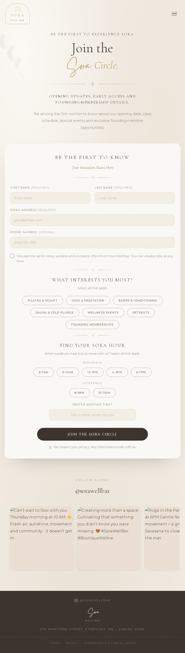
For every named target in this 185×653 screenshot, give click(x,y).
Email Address (33, 210)
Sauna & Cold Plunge (55, 312)
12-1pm (92, 372)
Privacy (72, 643)
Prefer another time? (93, 404)
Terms (54, 643)
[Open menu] (174, 13)
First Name (30, 187)
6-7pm (141, 372)
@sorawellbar (92, 491)
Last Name (113, 187)
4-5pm (117, 372)
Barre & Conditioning (138, 300)
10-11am (104, 392)
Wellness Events (103, 312)
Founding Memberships (92, 324)
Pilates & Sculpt (43, 300)
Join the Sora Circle (92, 434)
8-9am (80, 392)
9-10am (67, 372)
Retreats (141, 312)
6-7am (44, 372)
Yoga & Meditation (88, 300)
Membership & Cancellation (110, 643)
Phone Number (33, 232)
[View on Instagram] (41, 538)
